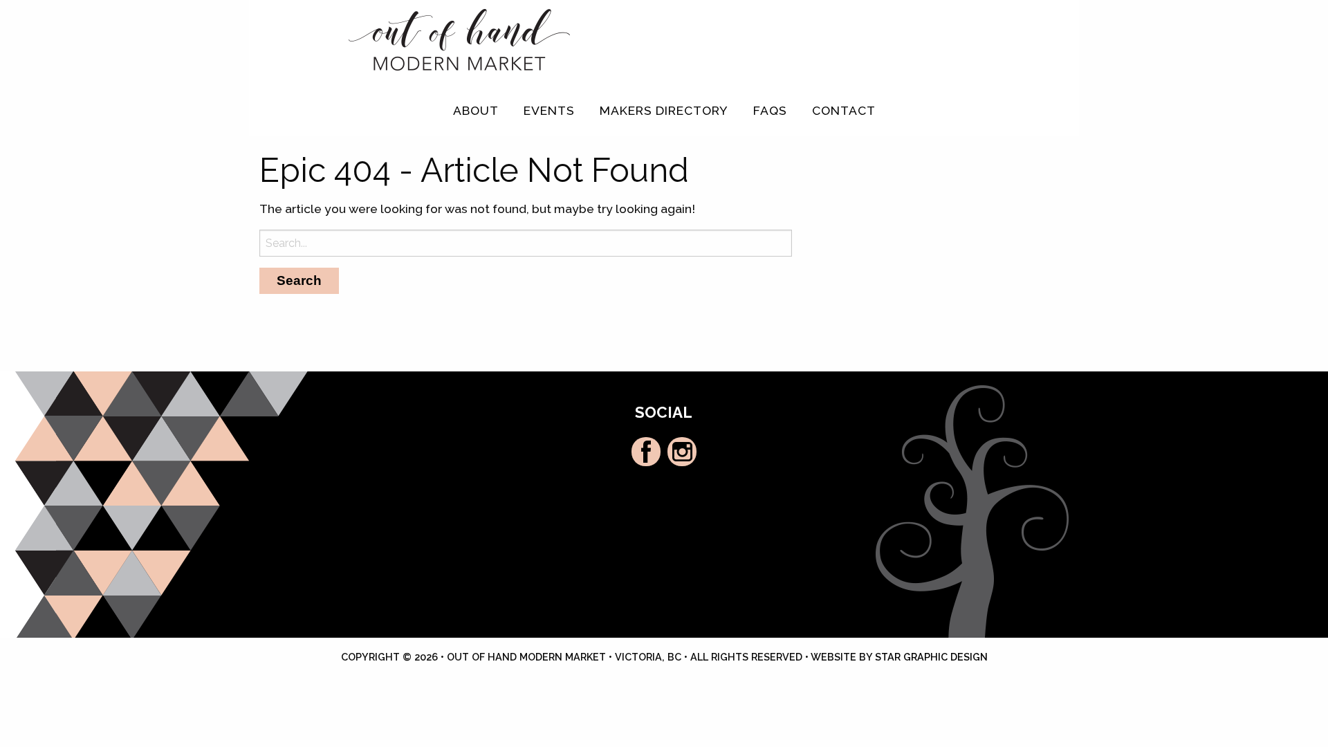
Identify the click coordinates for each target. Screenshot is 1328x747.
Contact (844, 110)
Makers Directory (664, 110)
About (476, 110)
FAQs (770, 110)
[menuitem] (476, 110)
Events (549, 110)
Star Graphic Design (931, 657)
